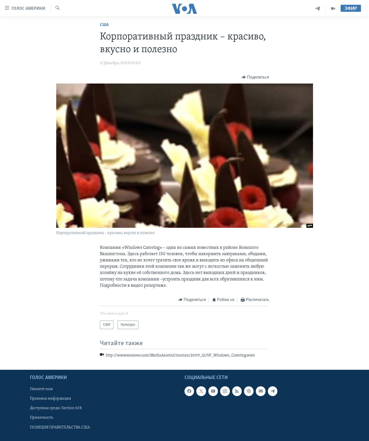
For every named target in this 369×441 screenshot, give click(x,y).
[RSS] (237, 391)
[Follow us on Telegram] (272, 391)
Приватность (41, 418)
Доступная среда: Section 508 (56, 408)
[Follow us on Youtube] (213, 391)
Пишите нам (41, 389)
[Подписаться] (260, 391)
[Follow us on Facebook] (189, 391)
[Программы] (333, 9)
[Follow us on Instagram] (225, 391)
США (104, 25)
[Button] (255, 77)
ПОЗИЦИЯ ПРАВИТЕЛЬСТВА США (60, 427)
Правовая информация (50, 399)
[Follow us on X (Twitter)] (201, 391)
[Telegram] (318, 9)
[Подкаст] (249, 391)
